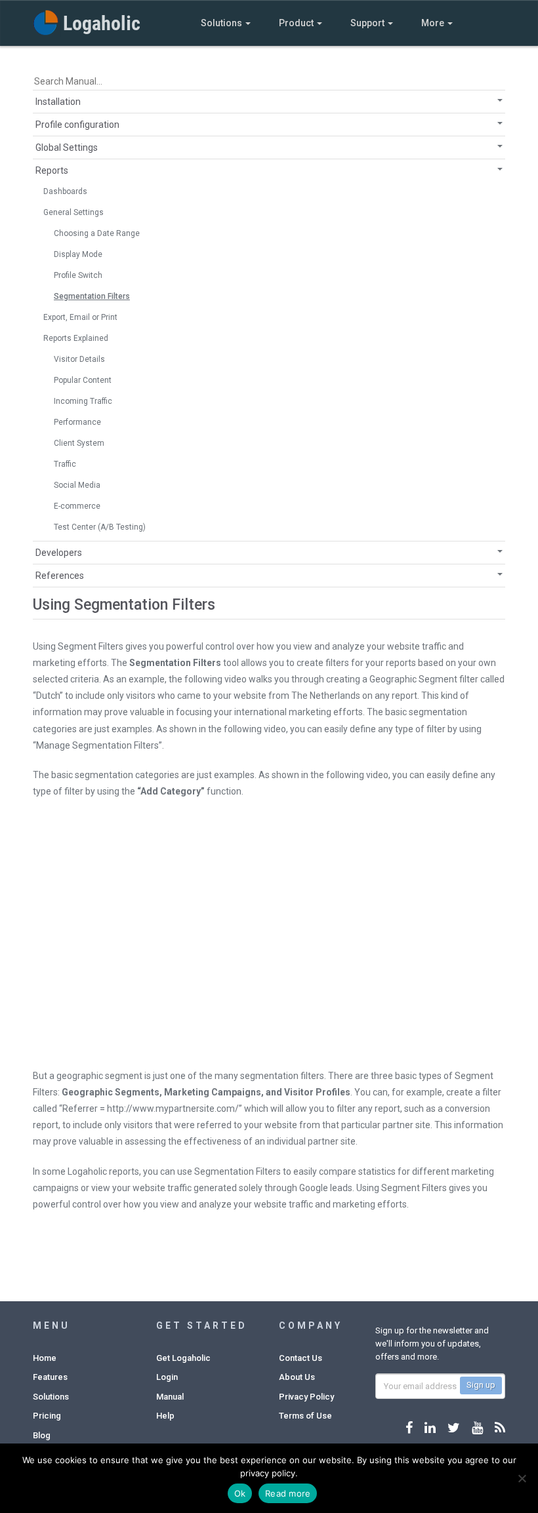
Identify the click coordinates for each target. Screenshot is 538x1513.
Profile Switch (78, 275)
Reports (51, 170)
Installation (58, 101)
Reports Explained (75, 338)
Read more (287, 1493)
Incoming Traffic (83, 401)
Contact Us (300, 1358)
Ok (240, 1493)
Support (368, 23)
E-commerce (77, 506)
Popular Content (83, 380)
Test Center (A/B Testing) (100, 527)
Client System (79, 443)
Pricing (47, 1416)
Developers (58, 552)
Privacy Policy (306, 1397)
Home (44, 1358)
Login (167, 1377)
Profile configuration (77, 124)
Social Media (77, 485)
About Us (297, 1377)
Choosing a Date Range (97, 233)
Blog (42, 1435)
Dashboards (65, 191)
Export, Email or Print (80, 317)
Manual (170, 1397)
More (433, 23)
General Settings (73, 212)
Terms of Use (305, 1416)
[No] (521, 1478)
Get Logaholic (183, 1358)
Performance (77, 422)
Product (297, 23)
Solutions (222, 23)
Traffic (65, 464)
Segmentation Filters (92, 296)
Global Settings (66, 147)
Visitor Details (79, 359)
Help (165, 1416)
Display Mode (78, 254)
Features (50, 1377)
